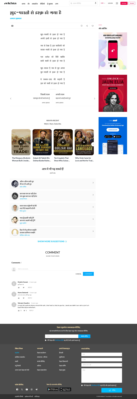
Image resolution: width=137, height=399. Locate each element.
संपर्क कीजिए (41, 361)
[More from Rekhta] (117, 3)
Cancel (78, 274)
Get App (124, 3)
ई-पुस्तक (50, 4)
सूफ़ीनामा (62, 357)
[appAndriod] (52, 389)
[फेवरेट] (92, 26)
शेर (28, 4)
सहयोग (17, 353)
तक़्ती (16, 361)
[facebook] (17, 389)
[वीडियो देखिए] (12, 26)
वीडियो (42, 4)
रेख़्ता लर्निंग (62, 366)
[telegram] (36, 389)
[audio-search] (95, 3)
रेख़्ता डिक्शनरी (63, 361)
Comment (88, 274)
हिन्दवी (61, 353)
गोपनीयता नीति (59, 340)
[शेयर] (87, 26)
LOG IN (110, 3)
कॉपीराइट (37, 396)
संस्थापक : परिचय (42, 357)
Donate (132, 3)
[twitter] (22, 389)
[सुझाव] (81, 26)
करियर (39, 366)
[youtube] (26, 389)
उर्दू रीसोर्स (18, 366)
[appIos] (65, 389)
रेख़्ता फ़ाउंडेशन (41, 353)
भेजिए (113, 390)
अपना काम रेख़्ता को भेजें (22, 370)
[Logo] (10, 4)
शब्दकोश (35, 4)
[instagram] (31, 389)
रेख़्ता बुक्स (62, 370)
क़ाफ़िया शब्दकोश (20, 357)
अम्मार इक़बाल (15, 19)
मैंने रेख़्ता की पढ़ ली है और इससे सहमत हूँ (63, 340)
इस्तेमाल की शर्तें (29, 396)
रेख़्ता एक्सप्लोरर (42, 370)
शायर (23, 4)
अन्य (56, 4)
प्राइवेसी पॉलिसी (19, 396)
